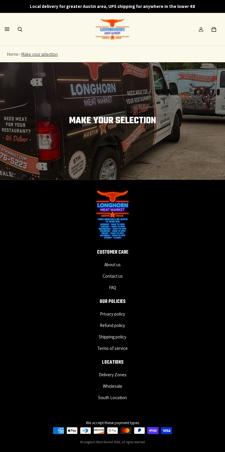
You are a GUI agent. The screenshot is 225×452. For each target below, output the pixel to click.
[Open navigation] (11, 29)
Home (12, 54)
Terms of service (112, 348)
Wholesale (112, 386)
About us (112, 264)
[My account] (201, 29)
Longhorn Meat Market (98, 442)
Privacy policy (112, 314)
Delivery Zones (113, 374)
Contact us (113, 276)
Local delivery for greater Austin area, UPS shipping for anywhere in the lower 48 (112, 6)
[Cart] (213, 29)
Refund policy (112, 325)
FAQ (112, 287)
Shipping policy (112, 337)
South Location (112, 397)
